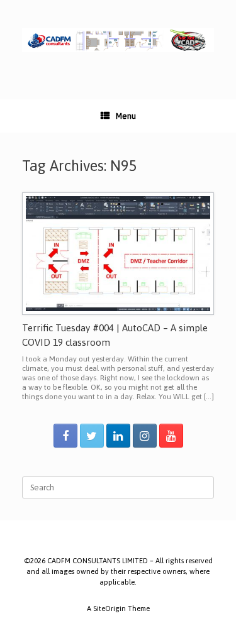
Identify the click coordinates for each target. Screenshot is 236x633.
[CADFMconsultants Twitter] (92, 436)
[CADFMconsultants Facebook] (65, 436)
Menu (126, 116)
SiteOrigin (109, 608)
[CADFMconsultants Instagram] (145, 436)
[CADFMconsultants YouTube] (171, 436)
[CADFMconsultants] (118, 40)
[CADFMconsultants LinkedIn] (118, 436)
